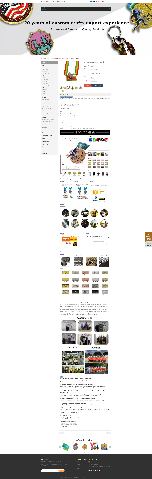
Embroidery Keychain (47, 103)
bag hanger (44, 127)
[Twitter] (94, 1)
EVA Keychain (45, 106)
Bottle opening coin (46, 85)
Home (58, 8)
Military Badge (45, 114)
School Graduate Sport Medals (75, 437)
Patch (43, 146)
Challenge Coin (46, 77)
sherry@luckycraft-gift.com (60, 1)
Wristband (44, 153)
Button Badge (45, 113)
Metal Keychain (46, 99)
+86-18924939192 (149, 245)
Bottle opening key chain (47, 108)
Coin (73, 8)
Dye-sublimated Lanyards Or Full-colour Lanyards (50, 123)
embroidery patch (46, 149)
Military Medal (45, 69)
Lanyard (44, 117)
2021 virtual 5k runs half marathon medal (75, 451)
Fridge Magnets (45, 141)
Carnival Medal (46, 73)
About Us (63, 8)
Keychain (44, 97)
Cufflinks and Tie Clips (47, 135)
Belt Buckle (44, 130)
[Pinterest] (98, 1)
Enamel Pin (45, 89)
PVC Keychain (45, 101)
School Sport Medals (64, 437)
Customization (78, 8)
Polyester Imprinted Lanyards (48, 119)
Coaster (43, 132)
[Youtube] (95, 470)
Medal (43, 65)
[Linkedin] (93, 1)
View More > (43, 467)
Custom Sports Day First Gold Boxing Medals (85, 451)
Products (68, 8)
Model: (85, 66)
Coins (43, 75)
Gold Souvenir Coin (46, 79)
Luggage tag (45, 144)
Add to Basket (98, 85)
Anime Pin (45, 91)
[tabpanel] (76, 29)
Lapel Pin (44, 87)
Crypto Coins (45, 83)
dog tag (43, 138)
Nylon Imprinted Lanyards (48, 121)
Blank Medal (45, 71)
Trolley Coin (45, 105)
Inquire (87, 85)
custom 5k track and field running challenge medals (65, 451)
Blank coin (45, 81)
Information (85, 8)
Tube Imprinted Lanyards (48, 124)
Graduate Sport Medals (88, 437)
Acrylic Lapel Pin (46, 95)
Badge (43, 111)
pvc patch (45, 150)
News (90, 8)
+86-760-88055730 (149, 243)
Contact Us (95, 8)
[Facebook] (91, 1)
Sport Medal (45, 67)
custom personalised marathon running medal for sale (94, 451)
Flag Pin (44, 93)
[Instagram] (96, 1)
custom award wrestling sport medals (104, 451)
